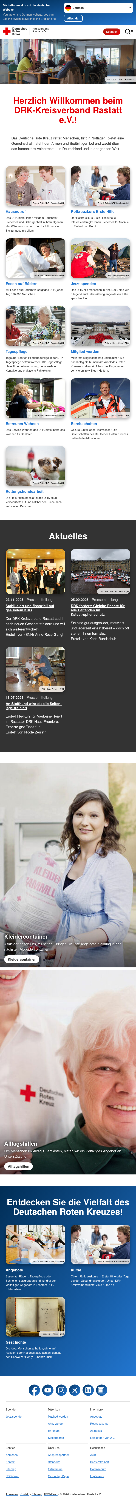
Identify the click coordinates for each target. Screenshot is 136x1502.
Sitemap (11, 1469)
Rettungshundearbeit (25, 491)
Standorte (54, 1462)
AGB (93, 1455)
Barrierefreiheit (99, 1462)
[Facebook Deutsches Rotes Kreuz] (34, 1390)
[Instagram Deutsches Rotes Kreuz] (61, 1390)
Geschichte (16, 1342)
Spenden (112, 32)
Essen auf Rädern (22, 283)
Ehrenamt (54, 1431)
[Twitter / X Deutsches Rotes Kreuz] (74, 1390)
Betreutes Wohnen (22, 423)
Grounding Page (58, 1476)
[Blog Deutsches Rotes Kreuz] (101, 1390)
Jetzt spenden (83, 283)
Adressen (12, 1455)
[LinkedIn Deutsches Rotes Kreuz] (88, 1390)
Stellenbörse (56, 1438)
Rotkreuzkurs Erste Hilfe (93, 211)
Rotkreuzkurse (99, 1423)
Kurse (76, 1269)
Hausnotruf (16, 211)
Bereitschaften (84, 423)
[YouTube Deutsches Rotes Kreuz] (47, 1390)
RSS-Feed (12, 1476)
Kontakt (10, 1462)
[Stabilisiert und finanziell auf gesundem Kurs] (35, 571)
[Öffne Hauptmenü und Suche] (129, 31)
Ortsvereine (55, 1469)
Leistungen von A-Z (102, 1438)
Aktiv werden (56, 1423)
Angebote (14, 1269)
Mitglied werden (85, 351)
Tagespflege (16, 351)
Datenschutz (98, 1469)
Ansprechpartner (58, 1455)
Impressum (97, 1476)
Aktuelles (96, 1431)
